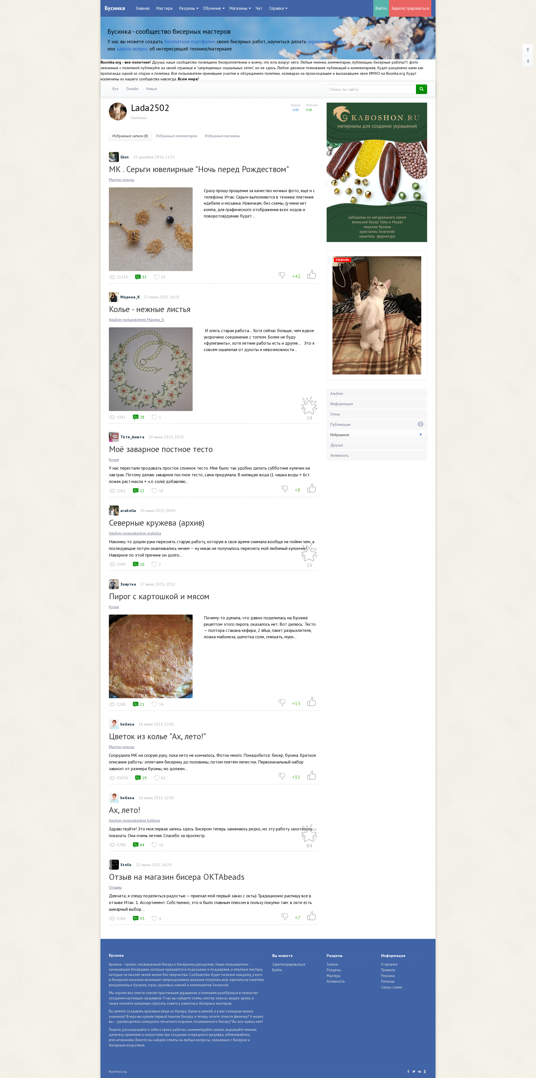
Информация (341, 403)
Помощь (387, 981)
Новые (151, 88)
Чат (259, 8)
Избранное (376, 434)
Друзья (336, 445)
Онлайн (132, 88)
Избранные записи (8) (130, 136)
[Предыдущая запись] (527, 49)
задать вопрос (132, 48)
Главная (143, 8)
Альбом (336, 393)
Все (115, 88)
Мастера (164, 8)
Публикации (376, 424)
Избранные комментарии (176, 136)
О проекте (389, 964)
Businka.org (118, 1071)
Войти (381, 8)
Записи (332, 964)
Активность (339, 455)
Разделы (334, 970)
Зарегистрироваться (410, 8)
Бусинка (115, 8)
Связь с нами (391, 987)
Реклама (388, 975)
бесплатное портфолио (189, 41)
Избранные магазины (222, 136)
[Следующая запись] (527, 61)
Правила (388, 970)
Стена (335, 414)
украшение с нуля (327, 41)
